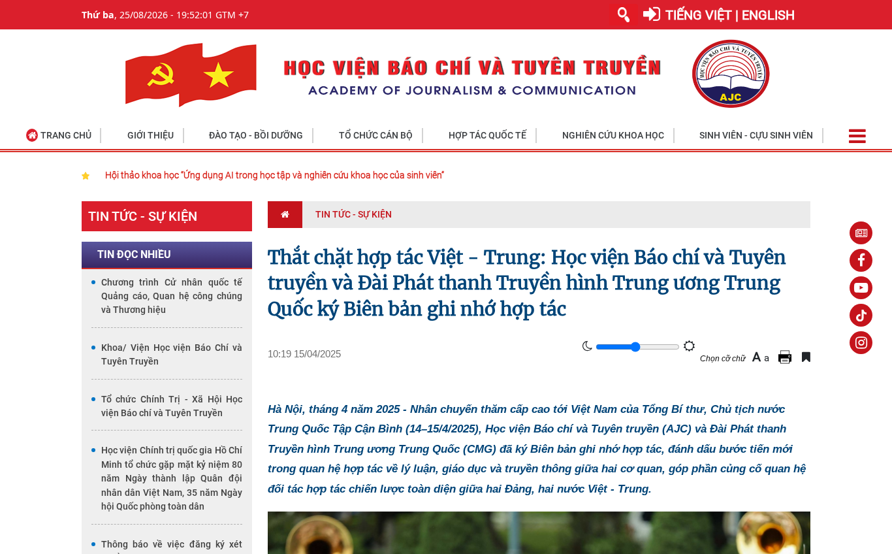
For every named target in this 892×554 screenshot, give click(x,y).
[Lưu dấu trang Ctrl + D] (806, 357)
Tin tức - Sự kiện (142, 216)
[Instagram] (861, 342)
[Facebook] (861, 260)
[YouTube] (861, 287)
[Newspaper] (861, 232)
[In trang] (786, 357)
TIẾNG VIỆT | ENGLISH (730, 15)
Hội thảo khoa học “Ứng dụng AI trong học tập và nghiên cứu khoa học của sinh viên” (274, 175)
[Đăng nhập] (651, 14)
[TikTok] (861, 315)
